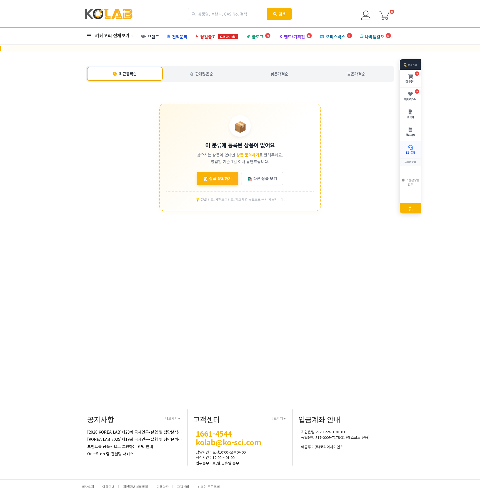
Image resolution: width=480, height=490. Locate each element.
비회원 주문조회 (209, 486)
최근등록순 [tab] (128, 73)
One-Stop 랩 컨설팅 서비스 (110, 453)
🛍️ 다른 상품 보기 (262, 178)
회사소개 (88, 486)
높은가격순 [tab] (356, 73)
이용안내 (108, 486)
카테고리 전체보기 (112, 35)
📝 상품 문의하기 (218, 178)
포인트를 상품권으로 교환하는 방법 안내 (120, 446)
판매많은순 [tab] (204, 73)
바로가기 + (172, 418)
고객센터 (183, 486)
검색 (282, 14)
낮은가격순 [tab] (279, 73)
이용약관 (162, 486)
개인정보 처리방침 (135, 486)
